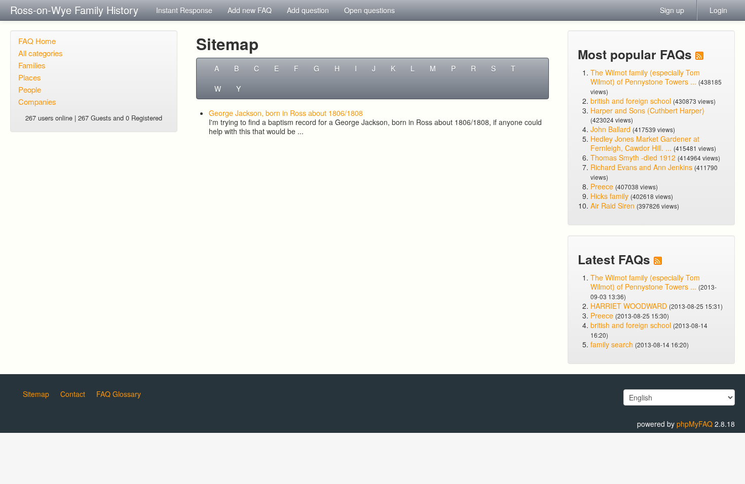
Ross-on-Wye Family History (74, 10)
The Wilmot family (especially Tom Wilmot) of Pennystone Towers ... (645, 77)
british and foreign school (630, 101)
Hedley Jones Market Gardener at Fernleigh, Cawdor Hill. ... (644, 143)
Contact (72, 394)
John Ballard (610, 129)
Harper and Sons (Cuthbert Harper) (647, 110)
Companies (37, 101)
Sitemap (36, 394)
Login (718, 10)
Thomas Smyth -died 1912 (633, 157)
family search (612, 344)
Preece (601, 186)
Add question (308, 10)
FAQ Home (37, 40)
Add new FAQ (250, 10)
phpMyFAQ (695, 424)
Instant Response (184, 10)
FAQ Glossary (118, 394)
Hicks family (610, 196)
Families (32, 65)
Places (29, 77)
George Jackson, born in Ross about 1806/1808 (286, 113)
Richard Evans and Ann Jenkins (641, 167)
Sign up (672, 10)
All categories (40, 53)
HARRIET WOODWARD (628, 306)
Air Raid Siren (612, 205)
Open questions (369, 10)
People (29, 89)
